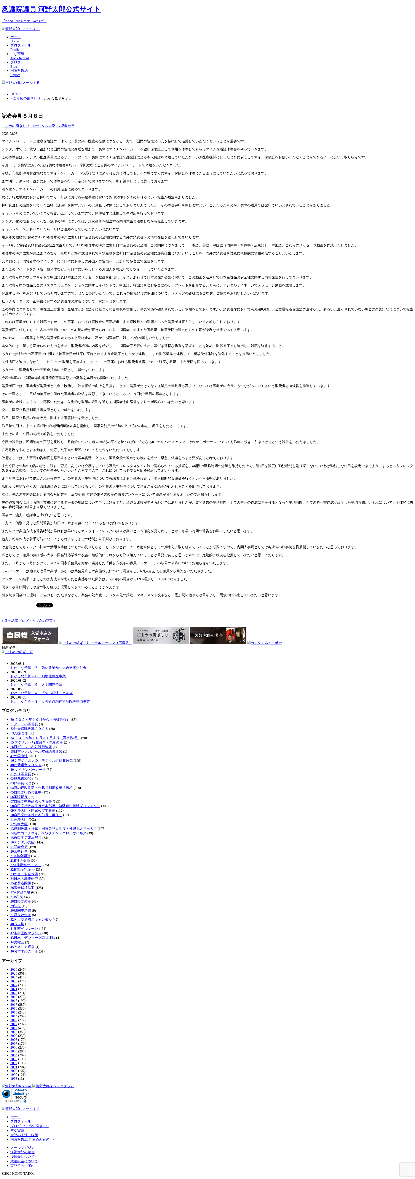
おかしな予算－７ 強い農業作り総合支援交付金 (48, 668)
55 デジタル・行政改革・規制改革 (36, 742)
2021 (13, 989)
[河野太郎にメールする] (21, 29)
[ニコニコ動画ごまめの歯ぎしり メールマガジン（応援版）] (161, 643)
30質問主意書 (20, 910)
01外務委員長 (20, 774)
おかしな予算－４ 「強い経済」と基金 (41, 693)
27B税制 (16, 897)
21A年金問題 (20, 856)
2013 (13, 1020)
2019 (13, 997)
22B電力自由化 (22, 869)
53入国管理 (19, 733)
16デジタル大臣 (43, 126)
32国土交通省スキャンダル (31, 919)
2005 (13, 1051)
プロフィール (20, 1121)
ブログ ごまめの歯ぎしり (29, 1126)
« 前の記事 (10, 621)
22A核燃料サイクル (25, 865)
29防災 (15, 906)
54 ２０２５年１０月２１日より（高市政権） (45, 738)
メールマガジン (22, 1147)
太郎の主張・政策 (24, 1135)
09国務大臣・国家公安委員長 (32, 810)
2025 (13, 973)
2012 (13, 1024)
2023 (13, 981)
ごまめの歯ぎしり (27, 98)
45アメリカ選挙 (22, 947)
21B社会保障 (20, 860)
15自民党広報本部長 (26, 838)
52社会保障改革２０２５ (29, 729)
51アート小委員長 (24, 724)
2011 (13, 1028)
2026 (13, 969)
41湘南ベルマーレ (24, 928)
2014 (13, 1016)
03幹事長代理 (20, 783)
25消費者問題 (20, 883)
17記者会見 (65, 126)
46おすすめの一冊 (24, 951)
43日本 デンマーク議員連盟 (32, 938)
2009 (13, 1036)
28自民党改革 (20, 901)
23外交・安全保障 (24, 874)
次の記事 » (47, 621)
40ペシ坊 (17, 924)
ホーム (15, 1117)
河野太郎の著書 (22, 1152)
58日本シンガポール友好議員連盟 (36, 751)
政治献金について (24, 1161)
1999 (13, 1074)
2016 (13, 1008)
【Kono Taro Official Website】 (24, 21)
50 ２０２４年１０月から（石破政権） (40, 719)
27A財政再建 (20, 892)
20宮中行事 (19, 851)
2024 (13, 977)
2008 (13, 1039)
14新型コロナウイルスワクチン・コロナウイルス (48, 833)
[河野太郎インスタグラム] (53, 1086)
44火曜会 (17, 942)
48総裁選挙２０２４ (26, 765)
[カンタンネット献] (264, 643)
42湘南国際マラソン (26, 933)
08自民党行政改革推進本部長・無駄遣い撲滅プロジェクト (55, 806)
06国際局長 (19, 797)
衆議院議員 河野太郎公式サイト (51, 9)
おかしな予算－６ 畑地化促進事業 (38, 676)
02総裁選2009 (20, 779)
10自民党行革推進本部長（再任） (36, 815)
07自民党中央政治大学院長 (31, 801)
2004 (13, 1055)
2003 (13, 1059)
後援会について (22, 1156)
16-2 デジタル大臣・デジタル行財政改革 (41, 760)
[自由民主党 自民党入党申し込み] (30, 643)
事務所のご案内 (22, 1166)
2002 (13, 1063)
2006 (13, 1047)
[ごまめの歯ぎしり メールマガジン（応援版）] (95, 643)
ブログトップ (28, 621)
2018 (13, 1000)
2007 (13, 1043)
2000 (13, 1071)
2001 (13, 1067)
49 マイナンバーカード (28, 769)
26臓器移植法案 (22, 888)
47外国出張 (19, 756)
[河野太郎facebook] (17, 1086)
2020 (13, 993)
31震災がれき (20, 915)
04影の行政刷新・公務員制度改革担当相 (41, 788)
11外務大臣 (19, 819)
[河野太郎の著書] (218, 643)
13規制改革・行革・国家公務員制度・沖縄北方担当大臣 (53, 828)
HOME (15, 94)
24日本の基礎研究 (24, 878)
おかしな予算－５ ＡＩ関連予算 (36, 684)
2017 (13, 1004)
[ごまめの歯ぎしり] (17, 652)
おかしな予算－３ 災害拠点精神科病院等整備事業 (50, 701)
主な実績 (17, 1130)
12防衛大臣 (19, 824)
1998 (13, 1078)
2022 (13, 985)
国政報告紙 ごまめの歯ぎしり (33, 1139)
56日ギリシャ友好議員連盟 (31, 747)
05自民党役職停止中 (26, 792)
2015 (13, 1012)
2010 (13, 1032)
